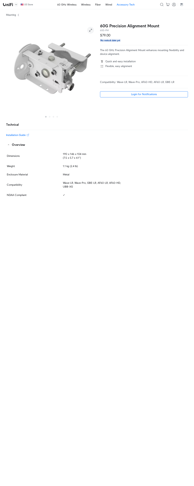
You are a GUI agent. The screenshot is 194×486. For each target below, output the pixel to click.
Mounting (11, 14)
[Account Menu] (174, 5)
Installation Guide (16, 134)
